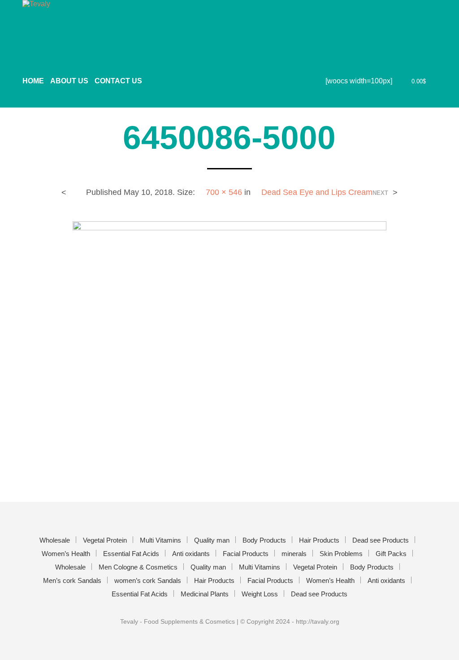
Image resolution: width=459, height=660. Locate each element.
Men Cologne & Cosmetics (138, 567)
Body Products (264, 540)
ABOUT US (69, 81)
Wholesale (54, 540)
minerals (294, 553)
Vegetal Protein (105, 540)
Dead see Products (380, 540)
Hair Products (319, 540)
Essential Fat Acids (131, 553)
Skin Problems (341, 553)
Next (380, 193)
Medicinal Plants (205, 594)
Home (33, 81)
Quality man (212, 540)
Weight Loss (260, 594)
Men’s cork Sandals (72, 580)
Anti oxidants (191, 553)
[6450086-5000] (229, 343)
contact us (118, 81)
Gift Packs (391, 553)
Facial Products (245, 553)
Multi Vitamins (160, 540)
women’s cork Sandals (147, 580)
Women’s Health (66, 553)
